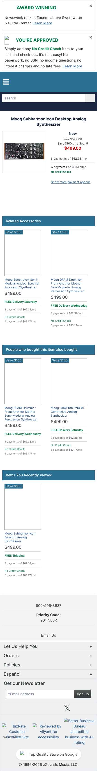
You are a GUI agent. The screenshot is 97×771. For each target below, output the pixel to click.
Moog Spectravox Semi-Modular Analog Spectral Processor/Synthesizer (22, 283)
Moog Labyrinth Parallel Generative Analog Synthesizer (67, 411)
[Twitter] (67, 709)
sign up (82, 694)
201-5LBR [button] (48, 617)
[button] (6, 82)
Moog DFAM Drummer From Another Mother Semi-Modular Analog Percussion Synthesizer (67, 285)
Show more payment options (70, 182)
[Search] (90, 98)
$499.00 (13, 293)
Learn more (42, 23)
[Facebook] (29, 709)
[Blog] (11, 709)
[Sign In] (78, 81)
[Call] (87, 82)
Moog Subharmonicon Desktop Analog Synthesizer (20, 537)
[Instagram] (48, 709)
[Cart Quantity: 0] (68, 82)
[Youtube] (85, 709)
